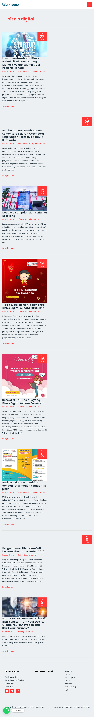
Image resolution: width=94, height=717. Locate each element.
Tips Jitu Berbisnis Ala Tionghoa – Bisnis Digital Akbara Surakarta (24, 306)
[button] (6, 710)
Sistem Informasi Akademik (15, 680)
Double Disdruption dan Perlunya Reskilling (24, 214)
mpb (66, 690)
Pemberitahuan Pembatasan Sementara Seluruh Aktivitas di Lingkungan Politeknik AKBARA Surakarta (23, 135)
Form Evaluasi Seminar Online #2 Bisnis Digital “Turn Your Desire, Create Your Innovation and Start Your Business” (24, 623)
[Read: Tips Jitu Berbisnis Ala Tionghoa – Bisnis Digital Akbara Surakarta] (24, 281)
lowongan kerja (71, 687)
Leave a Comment (9, 71)
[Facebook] (7, 691)
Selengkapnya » (8, 106)
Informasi (26, 71)
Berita (20, 71)
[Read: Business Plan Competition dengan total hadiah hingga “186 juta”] (24, 465)
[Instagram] (18, 691)
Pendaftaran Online (12, 677)
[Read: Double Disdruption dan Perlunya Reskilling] (24, 198)
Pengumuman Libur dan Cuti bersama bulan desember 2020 (23, 549)
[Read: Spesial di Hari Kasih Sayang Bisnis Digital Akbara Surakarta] (24, 376)
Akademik (68, 671)
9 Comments (7, 631)
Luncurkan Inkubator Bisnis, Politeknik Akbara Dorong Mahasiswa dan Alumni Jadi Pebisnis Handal (21, 63)
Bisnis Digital (70, 677)
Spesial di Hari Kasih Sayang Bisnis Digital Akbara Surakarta (23, 401)
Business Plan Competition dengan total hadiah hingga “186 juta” (24, 486)
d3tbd (67, 680)
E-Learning (9, 686)
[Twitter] (12, 691)
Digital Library (10, 683)
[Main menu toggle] (89, 4)
